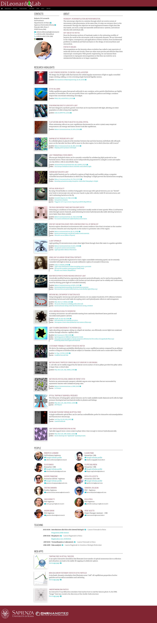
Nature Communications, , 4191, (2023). (67, 146)
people (15, 9)
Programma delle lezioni (60, 533)
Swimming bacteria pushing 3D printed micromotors (71, 287)
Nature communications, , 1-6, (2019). (66, 231)
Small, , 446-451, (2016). (62, 318)
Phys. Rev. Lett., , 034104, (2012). (65, 434)
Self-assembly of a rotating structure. (66, 320)
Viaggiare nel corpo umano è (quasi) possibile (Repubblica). (72, 202)
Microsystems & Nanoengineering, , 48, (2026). (69, 80)
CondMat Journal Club (61, 355)
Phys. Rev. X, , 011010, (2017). (63, 302)
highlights (8, 9)
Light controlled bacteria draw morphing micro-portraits (72, 266)
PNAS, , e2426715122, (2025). (64, 98)
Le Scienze (57, 388)
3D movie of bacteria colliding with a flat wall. (68, 304)
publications (23, 9)
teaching (31, 9)
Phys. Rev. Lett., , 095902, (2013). (65, 403)
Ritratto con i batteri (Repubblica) (65, 270)
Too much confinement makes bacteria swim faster (70, 218)
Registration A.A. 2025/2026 (61, 539)
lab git (48, 9)
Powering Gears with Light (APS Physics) (67, 340)
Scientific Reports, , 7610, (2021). (64, 198)
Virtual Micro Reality (61, 200)
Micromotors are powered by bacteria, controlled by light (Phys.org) (75, 289)
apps (42, 9)
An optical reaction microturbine (64, 248)
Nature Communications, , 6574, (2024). (67, 129)
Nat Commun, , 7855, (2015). (63, 335)
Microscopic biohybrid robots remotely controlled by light (72, 166)
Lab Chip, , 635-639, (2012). (63, 419)
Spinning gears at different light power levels (68, 337)
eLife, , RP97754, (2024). (62, 113)
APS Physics (58, 405)
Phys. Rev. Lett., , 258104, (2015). (64, 370)
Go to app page (54, 563)
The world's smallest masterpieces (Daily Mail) (69, 268)
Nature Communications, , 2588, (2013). (67, 386)
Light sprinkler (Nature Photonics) (65, 250)
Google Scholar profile (54, 457)
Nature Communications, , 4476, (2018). (67, 246)
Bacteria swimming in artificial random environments (71, 233)
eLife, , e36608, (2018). (61, 265)
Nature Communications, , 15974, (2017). (67, 285)
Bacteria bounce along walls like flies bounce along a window (73, 306)
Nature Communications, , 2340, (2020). (67, 217)
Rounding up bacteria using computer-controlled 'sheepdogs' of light (76, 181)
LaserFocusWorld (59, 421)
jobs (37, 9)
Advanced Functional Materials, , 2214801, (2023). (70, 164)
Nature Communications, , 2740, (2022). (67, 179)
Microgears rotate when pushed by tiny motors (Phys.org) (72, 322)
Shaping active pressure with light (65, 148)
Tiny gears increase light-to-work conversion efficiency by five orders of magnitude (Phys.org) (84, 339)
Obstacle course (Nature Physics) (64, 235)
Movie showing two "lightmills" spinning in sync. (70, 436)
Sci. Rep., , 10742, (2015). (61, 353)
